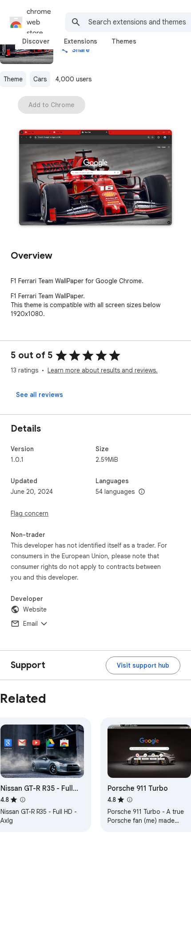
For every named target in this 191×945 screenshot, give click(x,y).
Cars (40, 79)
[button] (95, 178)
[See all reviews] (39, 394)
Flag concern (29, 513)
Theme (13, 79)
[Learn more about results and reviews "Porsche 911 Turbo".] (129, 799)
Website (35, 609)
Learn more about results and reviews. (103, 370)
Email (30, 624)
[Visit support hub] (143, 665)
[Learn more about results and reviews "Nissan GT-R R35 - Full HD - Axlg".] (22, 799)
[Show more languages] (141, 492)
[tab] (36, 41)
